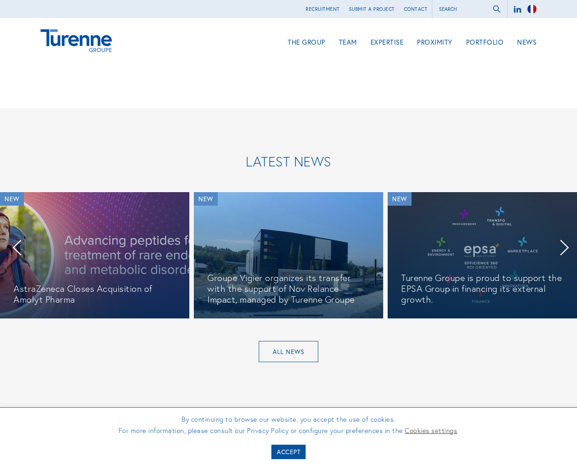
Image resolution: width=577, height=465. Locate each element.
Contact (416, 9)
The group (306, 41)
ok (497, 9)
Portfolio (485, 41)
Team (348, 41)
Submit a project (372, 9)
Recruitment (323, 9)
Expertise (387, 41)
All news (288, 351)
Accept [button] (288, 451)
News (526, 41)
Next (564, 247)
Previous (16, 247)
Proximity (435, 41)
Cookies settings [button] (431, 430)
